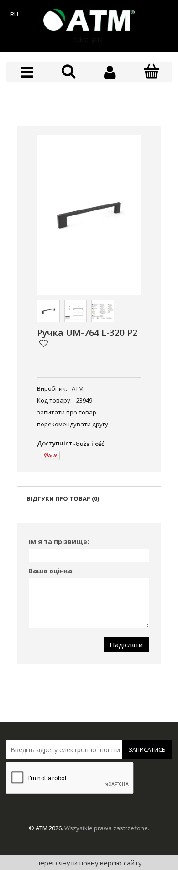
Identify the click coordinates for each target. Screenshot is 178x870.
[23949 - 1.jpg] (103, 311)
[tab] (89, 498)
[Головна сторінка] (89, 20)
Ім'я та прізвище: (59, 541)
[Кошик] (151, 72)
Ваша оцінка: (51, 570)
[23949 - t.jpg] (76, 311)
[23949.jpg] (48, 311)
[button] (26, 72)
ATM (78, 388)
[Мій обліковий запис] (110, 72)
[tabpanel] (89, 593)
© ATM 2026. (46, 828)
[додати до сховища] (43, 343)
